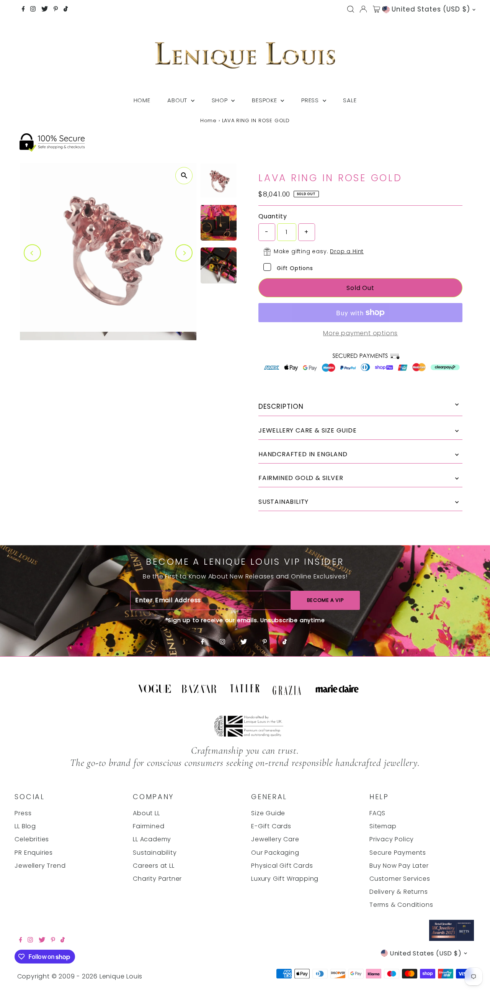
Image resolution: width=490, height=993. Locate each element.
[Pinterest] (56, 9)
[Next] (184, 253)
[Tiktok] (66, 9)
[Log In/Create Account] (363, 9)
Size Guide (268, 813)
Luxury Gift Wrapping (284, 878)
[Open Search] (350, 9)
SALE (349, 100)
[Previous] (32, 253)
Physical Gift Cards (282, 865)
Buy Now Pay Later (399, 865)
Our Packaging (275, 852)
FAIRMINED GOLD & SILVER (300, 478)
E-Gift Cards (271, 826)
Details (360, 407)
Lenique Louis (122, 976)
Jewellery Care (275, 839)
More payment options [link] (360, 333)
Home (142, 100)
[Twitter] (44, 9)
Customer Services (399, 878)
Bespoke (265, 100)
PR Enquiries (34, 852)
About (178, 100)
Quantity (272, 216)
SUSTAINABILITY (283, 501)
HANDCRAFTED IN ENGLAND (303, 454)
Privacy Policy (391, 839)
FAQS (377, 813)
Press (311, 100)
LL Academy (152, 839)
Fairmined (148, 826)
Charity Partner (157, 878)
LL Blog (25, 826)
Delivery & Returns (398, 891)
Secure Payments (397, 852)
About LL (146, 813)
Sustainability (154, 852)
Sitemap (383, 826)
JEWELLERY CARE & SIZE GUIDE (307, 430)
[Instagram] (33, 9)
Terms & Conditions (401, 904)
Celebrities (32, 839)
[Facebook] (23, 9)
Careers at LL (153, 865)
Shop (221, 100)
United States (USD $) (431, 9)
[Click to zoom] (184, 175)
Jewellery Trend (40, 865)
